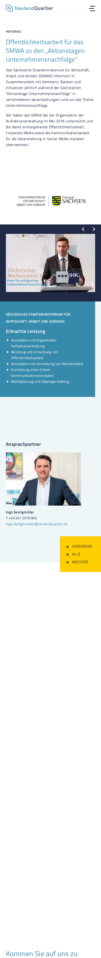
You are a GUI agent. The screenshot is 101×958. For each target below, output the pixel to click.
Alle (83, 554)
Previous (83, 229)
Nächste (83, 562)
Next (94, 229)
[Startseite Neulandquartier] (29, 9)
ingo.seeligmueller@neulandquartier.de (37, 524)
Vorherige (83, 546)
